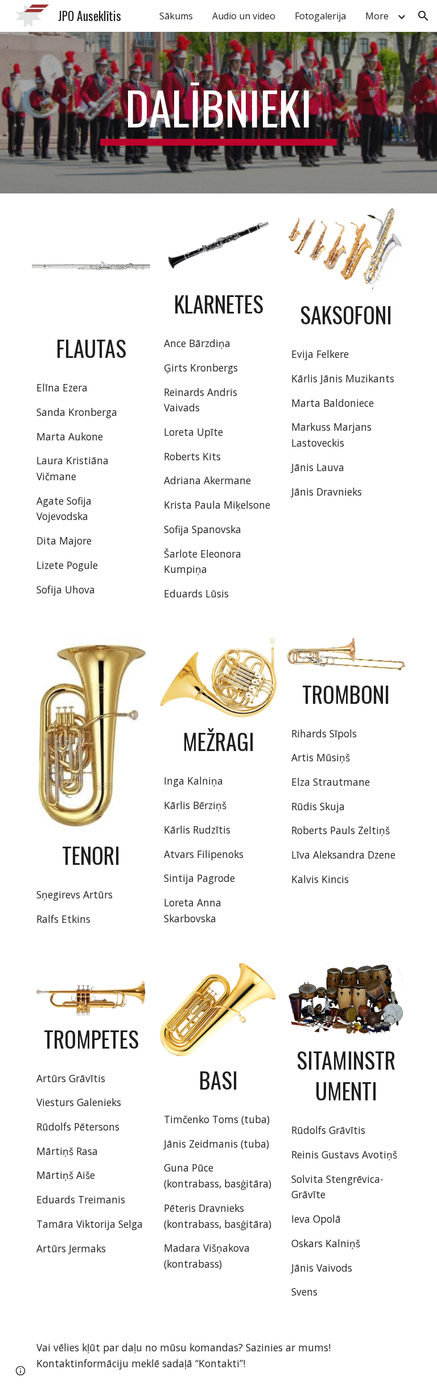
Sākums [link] (176, 16)
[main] (218, 112)
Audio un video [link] (243, 16)
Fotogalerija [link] (320, 16)
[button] (423, 16)
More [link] (377, 16)
